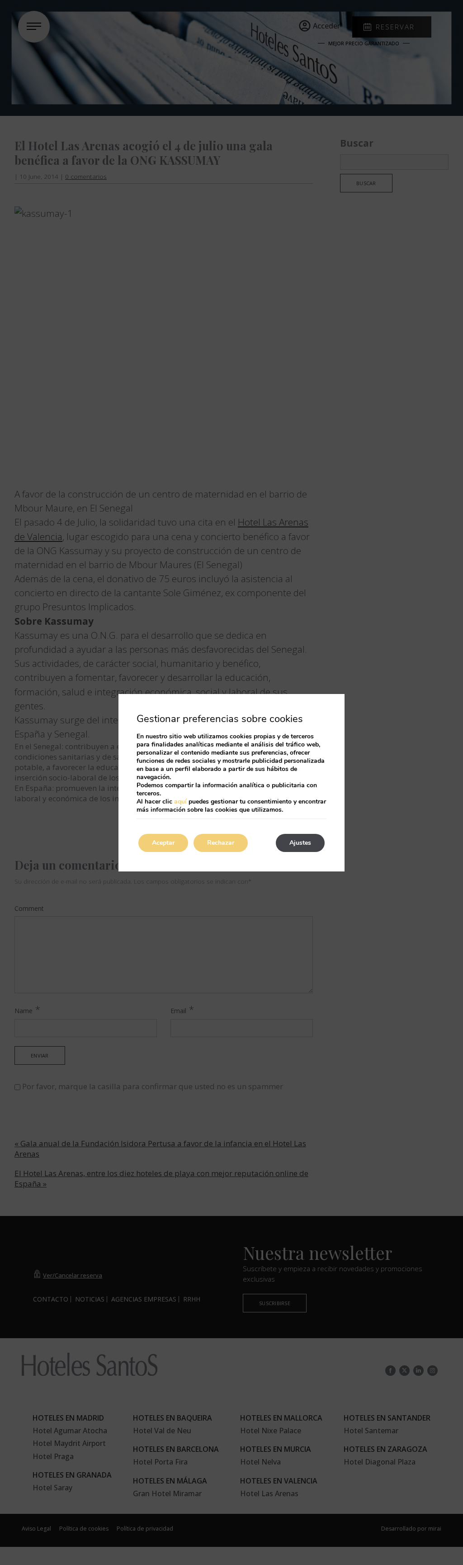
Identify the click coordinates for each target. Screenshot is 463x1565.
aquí (180, 801)
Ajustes (300, 842)
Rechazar (220, 842)
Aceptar (163, 842)
